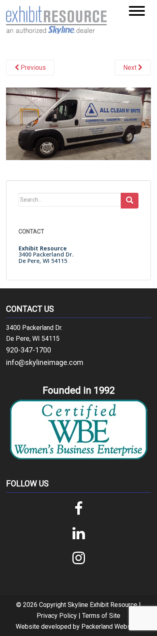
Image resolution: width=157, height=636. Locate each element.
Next (130, 67)
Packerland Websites (111, 626)
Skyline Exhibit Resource (102, 605)
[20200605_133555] (78, 123)
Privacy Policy (57, 615)
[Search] (129, 201)
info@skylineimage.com (44, 362)
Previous (32, 67)
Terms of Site (101, 615)
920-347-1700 (28, 350)
